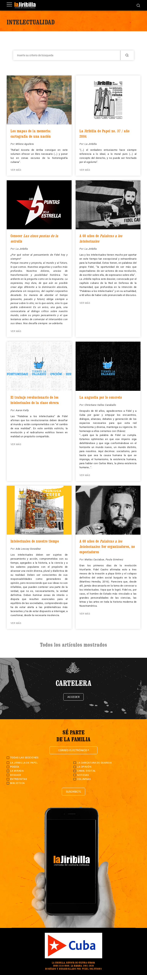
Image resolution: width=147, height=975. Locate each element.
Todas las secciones (24, 757)
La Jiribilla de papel (24, 762)
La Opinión (84, 766)
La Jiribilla (91, 143)
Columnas (84, 779)
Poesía (14, 766)
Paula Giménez (114, 559)
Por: (13, 143)
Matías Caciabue (94, 559)
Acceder (73, 696)
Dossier (15, 775)
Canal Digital (86, 770)
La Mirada (17, 770)
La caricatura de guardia (94, 762)
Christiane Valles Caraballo (100, 404)
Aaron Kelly (22, 410)
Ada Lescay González (28, 548)
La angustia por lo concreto (100, 397)
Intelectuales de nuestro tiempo (35, 541)
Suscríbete (73, 791)
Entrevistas (18, 779)
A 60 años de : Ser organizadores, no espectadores (107, 546)
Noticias (83, 775)
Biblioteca (17, 783)
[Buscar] (138, 5)
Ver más (16, 169)
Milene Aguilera (25, 143)
